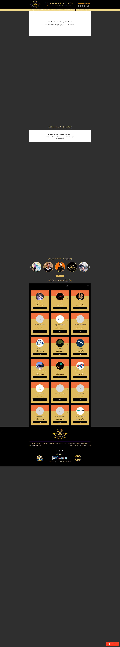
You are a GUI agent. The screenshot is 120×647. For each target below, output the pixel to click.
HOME (33, 443)
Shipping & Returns (74, 445)
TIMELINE (52, 443)
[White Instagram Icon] (60, 451)
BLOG (65, 443)
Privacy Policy (83, 445)
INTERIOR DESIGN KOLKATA (41, 447)
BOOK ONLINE (59, 443)
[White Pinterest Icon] (63, 451)
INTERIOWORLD (78, 443)
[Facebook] (82, 6)
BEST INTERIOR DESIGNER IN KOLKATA (59, 447)
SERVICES (45, 443)
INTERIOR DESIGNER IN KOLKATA (77, 447)
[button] (88, 6)
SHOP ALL (85, 443)
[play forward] (89, 267)
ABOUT (39, 443)
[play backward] (30, 267)
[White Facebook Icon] (57, 451)
